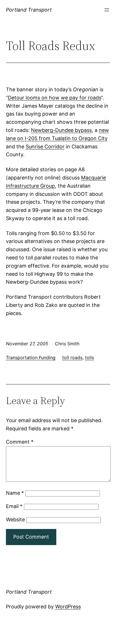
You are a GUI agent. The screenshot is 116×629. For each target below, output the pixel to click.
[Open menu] (106, 9)
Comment (20, 442)
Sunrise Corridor (45, 146)
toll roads (72, 357)
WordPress (68, 607)
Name (15, 493)
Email (14, 506)
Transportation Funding (30, 357)
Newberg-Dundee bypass (61, 130)
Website (15, 519)
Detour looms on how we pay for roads (54, 98)
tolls (89, 357)
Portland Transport (29, 10)
